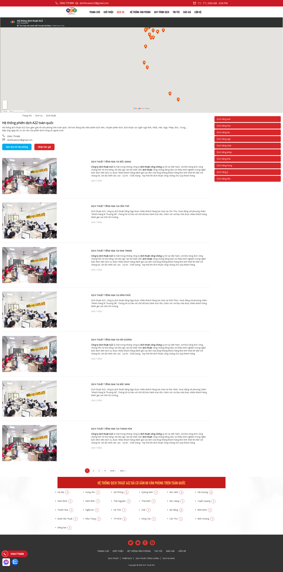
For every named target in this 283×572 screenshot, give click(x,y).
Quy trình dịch (161, 12)
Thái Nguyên (121, 501)
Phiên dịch (127, 558)
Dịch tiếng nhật (224, 145)
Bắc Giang (176, 501)
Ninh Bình (92, 501)
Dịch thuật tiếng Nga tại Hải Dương (111, 339)
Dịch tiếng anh (224, 119)
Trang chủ (94, 12)
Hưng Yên (92, 492)
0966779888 (17, 554)
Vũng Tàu (148, 518)
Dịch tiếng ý (222, 172)
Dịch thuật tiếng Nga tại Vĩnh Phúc (111, 295)
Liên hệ (197, 12)
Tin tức (176, 12)
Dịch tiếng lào (223, 132)
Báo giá (187, 12)
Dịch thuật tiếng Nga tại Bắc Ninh (110, 384)
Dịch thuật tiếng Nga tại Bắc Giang (111, 161)
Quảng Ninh (149, 492)
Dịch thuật (51, 115)
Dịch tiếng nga (224, 139)
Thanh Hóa (64, 509)
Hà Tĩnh (119, 509)
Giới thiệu (108, 12)
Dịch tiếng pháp (224, 152)
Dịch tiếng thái (224, 158)
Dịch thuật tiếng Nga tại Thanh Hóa (111, 428)
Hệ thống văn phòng (140, 12)
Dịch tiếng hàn (224, 125)
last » (122, 470)
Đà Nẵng (176, 509)
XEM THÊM (96, 180)
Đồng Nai (63, 527)
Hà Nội (62, 492)
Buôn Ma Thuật (66, 518)
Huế (145, 509)
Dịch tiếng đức (224, 178)
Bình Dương (205, 518)
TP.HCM (119, 518)
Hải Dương (205, 492)
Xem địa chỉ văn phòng (17, 146)
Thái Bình (148, 501)
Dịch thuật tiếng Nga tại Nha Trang (111, 250)
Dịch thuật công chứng (147, 558)
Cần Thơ (175, 518)
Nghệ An (91, 509)
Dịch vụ (121, 12)
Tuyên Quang (206, 501)
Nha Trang (92, 518)
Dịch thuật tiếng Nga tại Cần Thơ (110, 206)
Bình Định (204, 509)
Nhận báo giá (44, 146)
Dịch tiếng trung (224, 165)
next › (113, 470)
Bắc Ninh (176, 492)
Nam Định (64, 501)
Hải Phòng (120, 492)
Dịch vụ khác (169, 558)
